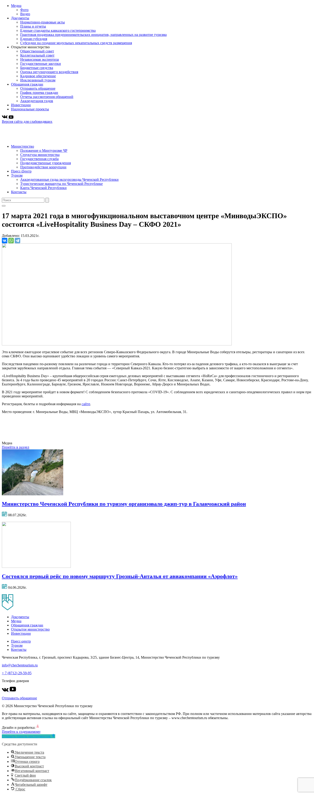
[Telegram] (17, 240)
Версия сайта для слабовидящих (27, 121)
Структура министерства (40, 155)
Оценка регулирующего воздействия (49, 72)
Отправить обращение (37, 88)
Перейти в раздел (15, 447)
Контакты (18, 192)
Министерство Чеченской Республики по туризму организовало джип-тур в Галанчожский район (124, 504)
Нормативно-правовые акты (42, 22)
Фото (24, 10)
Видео (25, 14)
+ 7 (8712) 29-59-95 (16, 673)
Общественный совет (37, 51)
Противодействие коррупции (43, 167)
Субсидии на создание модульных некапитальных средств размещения (76, 43)
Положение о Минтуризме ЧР (43, 150)
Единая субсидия (33, 39)
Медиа (16, 6)
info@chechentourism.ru (20, 665)
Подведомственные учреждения (45, 163)
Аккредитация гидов (36, 101)
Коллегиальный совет (37, 55)
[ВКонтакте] (4, 240)
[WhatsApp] (11, 240)
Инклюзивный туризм (37, 80)
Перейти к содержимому (21, 732)
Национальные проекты (30, 109)
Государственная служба (39, 159)
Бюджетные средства (36, 68)
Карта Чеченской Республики (43, 188)
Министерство (22, 146)
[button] (28, 736)
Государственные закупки (40, 64)
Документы (20, 18)
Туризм (17, 175)
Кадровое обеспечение (38, 76)
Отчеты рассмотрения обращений (46, 97)
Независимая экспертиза (39, 59)
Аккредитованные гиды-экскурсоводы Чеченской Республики (69, 179)
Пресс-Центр (21, 171)
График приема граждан (39, 93)
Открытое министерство (30, 629)
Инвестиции (21, 105)
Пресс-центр (21, 641)
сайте (86, 404)
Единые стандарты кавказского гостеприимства (58, 30)
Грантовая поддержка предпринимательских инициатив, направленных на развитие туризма (93, 35)
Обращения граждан (27, 84)
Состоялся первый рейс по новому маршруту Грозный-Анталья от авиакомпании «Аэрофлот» (120, 576)
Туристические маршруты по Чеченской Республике (61, 184)
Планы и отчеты (33, 26)
